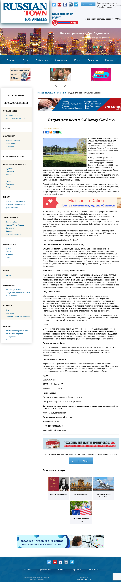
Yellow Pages (16, 95)
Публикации (42, 60)
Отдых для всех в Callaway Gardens (84, 93)
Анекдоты (9, 261)
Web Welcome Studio (84, 579)
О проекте (9, 231)
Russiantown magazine (14, 334)
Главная (11, 60)
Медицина (10, 184)
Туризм (8, 181)
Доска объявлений (16, 103)
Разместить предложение (15, 204)
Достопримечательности (15, 118)
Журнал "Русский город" (15, 225)
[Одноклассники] (51, 132)
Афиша (8, 252)
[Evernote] (60, 132)
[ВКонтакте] (47, 132)
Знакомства (61, 60)
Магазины (9, 175)
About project (10, 337)
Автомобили (10, 172)
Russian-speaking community (17, 331)
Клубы (8, 258)
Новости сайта (11, 222)
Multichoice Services (13, 234)
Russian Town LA (45, 93)
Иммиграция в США (13, 290)
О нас (25, 60)
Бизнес (8, 178)
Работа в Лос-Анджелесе (15, 201)
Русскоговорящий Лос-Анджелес (18, 316)
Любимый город (12, 115)
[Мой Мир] (54, 132)
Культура (9, 248)
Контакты (109, 60)
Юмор (77, 60)
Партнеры (93, 60)
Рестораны (10, 255)
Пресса (8, 275)
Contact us (10, 340)
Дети (7, 310)
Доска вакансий (12, 207)
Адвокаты (9, 169)
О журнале (10, 228)
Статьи (60, 93)
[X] (57, 132)
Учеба (8, 187)
